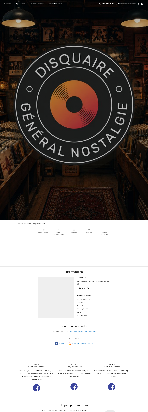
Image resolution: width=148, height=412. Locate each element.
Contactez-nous (55, 4)
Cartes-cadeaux (104, 234)
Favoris (74, 233)
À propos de (21, 4)
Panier (89, 233)
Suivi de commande (59, 234)
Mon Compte (44, 233)
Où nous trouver (37, 4)
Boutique (8, 4)
